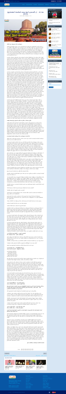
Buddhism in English (46, 387)
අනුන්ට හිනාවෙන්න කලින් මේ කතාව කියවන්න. (9, 367)
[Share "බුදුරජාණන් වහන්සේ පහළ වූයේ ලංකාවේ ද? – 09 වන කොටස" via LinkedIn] (29, 349)
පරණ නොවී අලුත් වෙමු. (53, 71)
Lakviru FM (45, 381)
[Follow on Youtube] (55, 392)
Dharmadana (41, 4)
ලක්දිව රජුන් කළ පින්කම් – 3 (56, 37)
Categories (52, 4)
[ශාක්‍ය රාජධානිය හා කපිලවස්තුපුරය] (20, 362)
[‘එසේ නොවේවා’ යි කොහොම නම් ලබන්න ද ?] (50, 45)
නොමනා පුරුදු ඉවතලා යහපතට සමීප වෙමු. (40, 367)
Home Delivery (28, 383)
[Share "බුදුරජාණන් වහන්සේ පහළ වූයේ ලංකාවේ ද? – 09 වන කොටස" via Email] (31, 349)
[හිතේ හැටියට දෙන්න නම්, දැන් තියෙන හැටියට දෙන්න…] (31, 362)
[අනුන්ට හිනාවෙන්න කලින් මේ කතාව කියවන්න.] (10, 362)
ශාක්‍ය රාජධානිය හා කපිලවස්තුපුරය (20, 367)
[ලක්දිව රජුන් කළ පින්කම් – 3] (50, 38)
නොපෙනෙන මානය (58, 30)
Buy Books (28, 380)
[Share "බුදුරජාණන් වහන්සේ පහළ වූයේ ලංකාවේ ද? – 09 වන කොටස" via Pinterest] (27, 349)
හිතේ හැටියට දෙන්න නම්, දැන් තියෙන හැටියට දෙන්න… (30, 367)
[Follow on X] (51, 392)
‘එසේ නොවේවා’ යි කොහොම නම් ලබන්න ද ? (56, 45)
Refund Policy (28, 387)
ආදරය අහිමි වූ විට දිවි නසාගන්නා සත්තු (55, 29)
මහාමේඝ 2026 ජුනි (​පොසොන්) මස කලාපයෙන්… (54, 23)
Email (50, 83)
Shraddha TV (45, 380)
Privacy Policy (28, 386)
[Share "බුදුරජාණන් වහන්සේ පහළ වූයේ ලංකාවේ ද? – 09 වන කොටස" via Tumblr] (25, 349)
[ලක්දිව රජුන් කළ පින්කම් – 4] (50, 34)
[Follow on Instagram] (53, 392)
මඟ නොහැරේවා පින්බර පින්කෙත (55, 74)
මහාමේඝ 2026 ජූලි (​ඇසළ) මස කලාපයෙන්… (54, 20)
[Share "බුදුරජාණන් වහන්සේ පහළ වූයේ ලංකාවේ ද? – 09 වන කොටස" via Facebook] (22, 349)
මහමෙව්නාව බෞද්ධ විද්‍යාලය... (15, 1)
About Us (27, 381)
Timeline (47, 4)
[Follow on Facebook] (49, 392)
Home (23, 4)
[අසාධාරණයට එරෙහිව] (50, 42)
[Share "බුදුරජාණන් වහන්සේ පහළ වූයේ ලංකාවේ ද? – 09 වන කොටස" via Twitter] (23, 349)
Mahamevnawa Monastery (47, 378)
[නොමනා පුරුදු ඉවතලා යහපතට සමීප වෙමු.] (41, 362)
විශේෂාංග (27, 15)
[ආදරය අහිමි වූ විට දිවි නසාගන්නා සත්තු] (50, 29)
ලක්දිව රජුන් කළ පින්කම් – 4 (56, 33)
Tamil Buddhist (45, 386)
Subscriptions (29, 4)
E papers (35, 4)
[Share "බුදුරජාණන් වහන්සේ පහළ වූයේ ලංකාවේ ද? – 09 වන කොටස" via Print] (32, 349)
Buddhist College (46, 384)
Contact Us (58, 4)
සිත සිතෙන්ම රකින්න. (53, 77)
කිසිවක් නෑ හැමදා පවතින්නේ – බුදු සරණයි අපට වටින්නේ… (55, 64)
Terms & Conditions (29, 384)
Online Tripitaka (46, 383)
